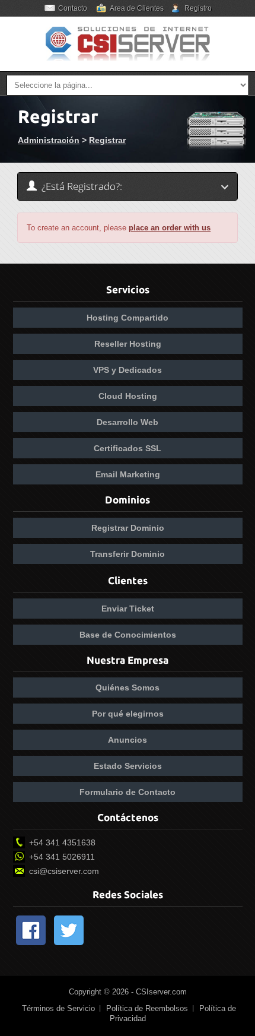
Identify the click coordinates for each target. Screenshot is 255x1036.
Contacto (72, 8)
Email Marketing (127, 474)
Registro (198, 8)
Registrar (107, 140)
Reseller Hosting (127, 343)
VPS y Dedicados (127, 370)
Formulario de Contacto (127, 792)
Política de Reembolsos (147, 1008)
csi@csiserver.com (64, 871)
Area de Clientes (137, 8)
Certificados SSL (127, 448)
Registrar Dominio (127, 528)
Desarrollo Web (127, 422)
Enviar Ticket (127, 608)
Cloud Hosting (127, 396)
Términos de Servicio (58, 1008)
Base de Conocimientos (127, 634)
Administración (48, 140)
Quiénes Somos (127, 687)
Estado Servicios (128, 766)
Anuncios (127, 739)
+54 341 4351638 (62, 842)
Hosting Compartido (127, 317)
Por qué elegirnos (128, 713)
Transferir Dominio (127, 554)
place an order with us (170, 227)
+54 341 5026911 (62, 856)
